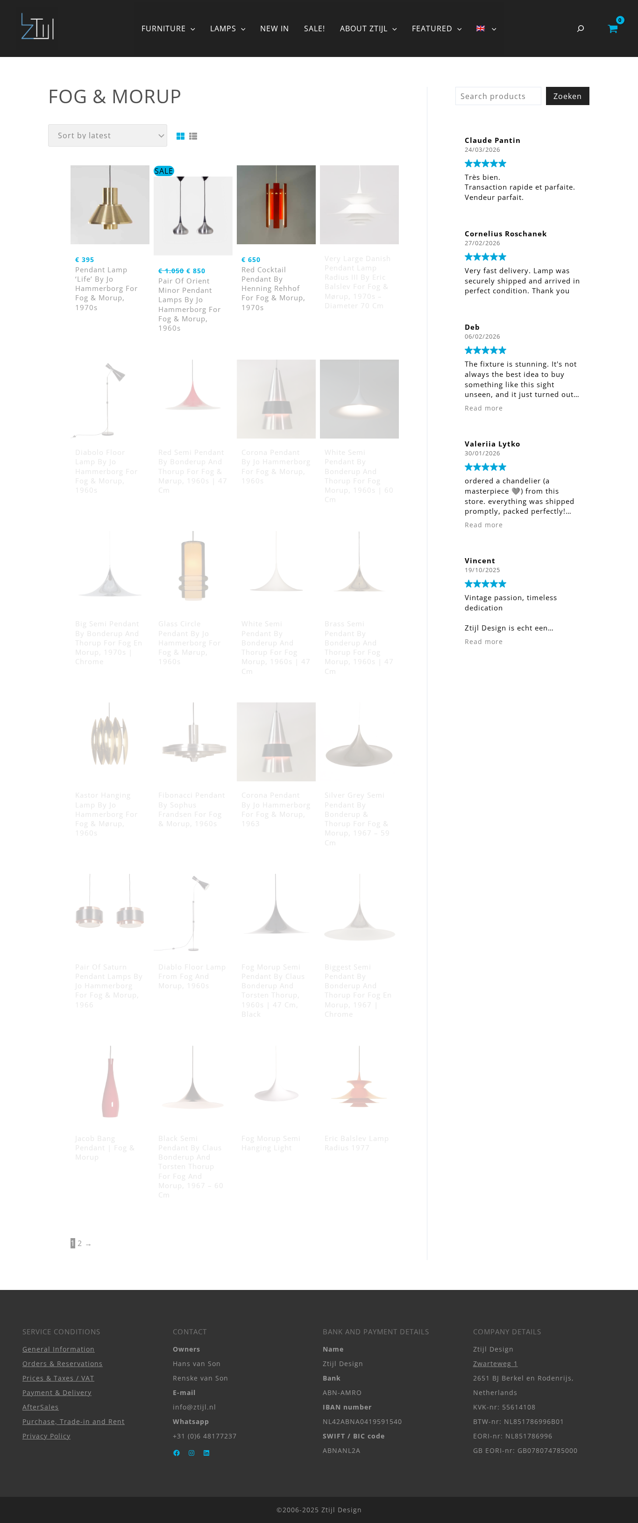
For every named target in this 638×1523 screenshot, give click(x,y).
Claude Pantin (493, 140)
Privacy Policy (46, 1435)
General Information (58, 1349)
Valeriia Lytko (492, 443)
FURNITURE (164, 28)
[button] (190, 28)
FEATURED (432, 28)
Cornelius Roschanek (506, 233)
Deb (472, 327)
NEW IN (274, 28)
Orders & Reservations (62, 1363)
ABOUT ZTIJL (364, 28)
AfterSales (40, 1407)
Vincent (480, 560)
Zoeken (567, 96)
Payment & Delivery (57, 1392)
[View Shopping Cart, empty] (612, 28)
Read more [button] (484, 408)
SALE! (314, 28)
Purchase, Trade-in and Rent (73, 1421)
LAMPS (223, 28)
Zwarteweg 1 (495, 1363)
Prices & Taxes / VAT (58, 1378)
